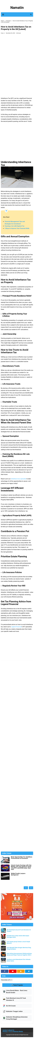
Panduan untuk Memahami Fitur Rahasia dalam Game (18, 960)
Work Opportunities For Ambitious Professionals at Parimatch (21, 857)
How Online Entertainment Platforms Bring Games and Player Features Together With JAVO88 (19, 954)
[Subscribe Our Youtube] (12, 971)
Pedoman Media (18, 1031)
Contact (5, 1030)
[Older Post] (31, 887)
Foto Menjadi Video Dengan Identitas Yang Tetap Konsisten (19, 948)
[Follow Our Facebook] (4, 971)
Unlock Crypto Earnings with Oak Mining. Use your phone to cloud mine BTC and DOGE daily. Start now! (21, 867)
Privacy (5, 1031)
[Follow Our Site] (21, 971)
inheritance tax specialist (18, 479)
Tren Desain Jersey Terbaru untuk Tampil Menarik (18, 942)
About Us (11, 1030)
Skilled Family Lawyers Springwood (18, 874)
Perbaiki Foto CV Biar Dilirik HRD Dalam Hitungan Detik (18, 936)
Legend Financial (16, 627)
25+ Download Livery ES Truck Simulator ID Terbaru (19, 930)
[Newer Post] (26, 887)
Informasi (18, 33)
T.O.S (10, 1031)
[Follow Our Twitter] (29, 971)
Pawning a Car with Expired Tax (14, 226)
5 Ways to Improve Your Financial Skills (17, 228)
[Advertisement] (17, 52)
